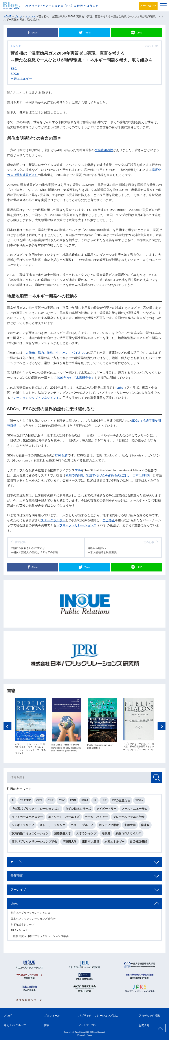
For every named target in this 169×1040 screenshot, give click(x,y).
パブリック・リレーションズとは (98, 1015)
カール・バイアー (96, 816)
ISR (104, 800)
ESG (14, 68)
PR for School (19, 930)
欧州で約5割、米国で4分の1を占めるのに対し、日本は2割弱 (108, 475)
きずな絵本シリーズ (78, 808)
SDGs (15, 73)
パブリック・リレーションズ (76, 525)
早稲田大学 (69, 841)
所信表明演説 (104, 150)
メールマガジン (148, 5)
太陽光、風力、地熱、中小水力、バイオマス (56, 352)
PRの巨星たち (121, 800)
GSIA (78, 470)
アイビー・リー (106, 808)
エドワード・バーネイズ (64, 816)
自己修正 (109, 520)
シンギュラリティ (22, 825)
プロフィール (52, 1015)
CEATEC (25, 800)
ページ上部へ (160, 1028)
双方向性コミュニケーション (30, 833)
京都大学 (130, 825)
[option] (30, 726)
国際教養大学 (62, 833)
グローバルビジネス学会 (129, 816)
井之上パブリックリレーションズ (30, 912)
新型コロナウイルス (128, 833)
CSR (50, 800)
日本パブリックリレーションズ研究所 (33, 918)
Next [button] (161, 726)
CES (39, 800)
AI (12, 800)
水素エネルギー (21, 79)
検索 (156, 777)
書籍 (46, 1025)
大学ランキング (86, 833)
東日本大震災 (90, 841)
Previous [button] (7, 726)
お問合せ (144, 1025)
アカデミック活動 (149, 1015)
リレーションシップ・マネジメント (34, 397)
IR (95, 800)
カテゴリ (17, 862)
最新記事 (17, 875)
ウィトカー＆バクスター (27, 816)
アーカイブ (18, 889)
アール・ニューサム (134, 808)
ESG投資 (61, 455)
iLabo (119, 387)
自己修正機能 (138, 841)
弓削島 (106, 833)
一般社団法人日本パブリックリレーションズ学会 (40, 936)
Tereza (89, 1035)
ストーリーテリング (52, 825)
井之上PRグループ (15, 1025)
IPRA (84, 800)
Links (14, 903)
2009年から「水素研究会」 (75, 377)
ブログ (8, 1015)
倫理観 (145, 825)
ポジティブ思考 (109, 825)
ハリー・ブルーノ (82, 825)
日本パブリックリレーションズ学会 (34, 841)
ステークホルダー (53, 520)
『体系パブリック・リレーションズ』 (35, 808)
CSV (62, 800)
